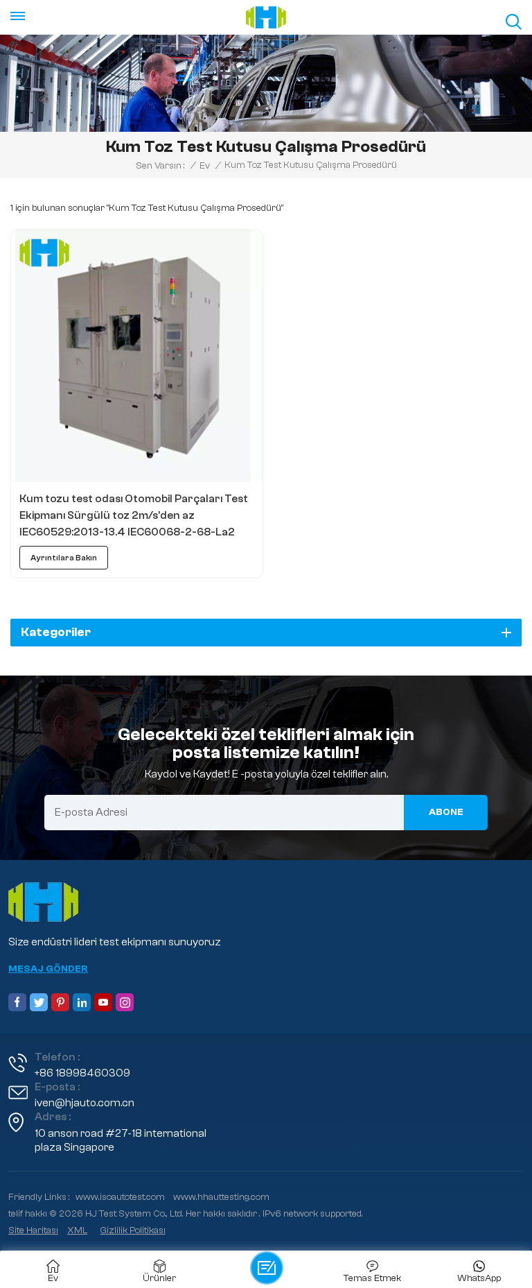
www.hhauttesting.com (221, 1197)
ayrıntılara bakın (63, 558)
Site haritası (33, 1230)
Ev (205, 165)
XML (77, 1230)
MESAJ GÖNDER (48, 968)
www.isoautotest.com (120, 1197)
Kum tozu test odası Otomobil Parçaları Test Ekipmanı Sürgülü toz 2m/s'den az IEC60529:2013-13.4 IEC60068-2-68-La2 (133, 515)
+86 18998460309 (82, 1073)
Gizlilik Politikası (133, 1230)
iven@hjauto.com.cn (84, 1103)
